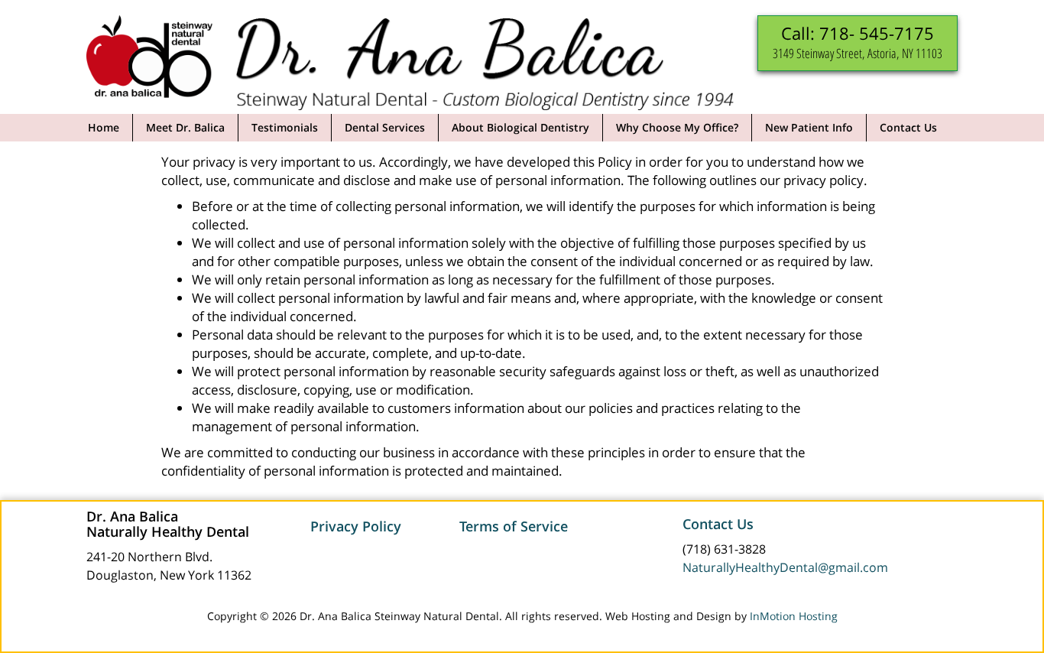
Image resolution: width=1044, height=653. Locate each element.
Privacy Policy (355, 526)
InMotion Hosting (794, 616)
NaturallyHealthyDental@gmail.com (785, 567)
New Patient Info (809, 127)
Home (103, 127)
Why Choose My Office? (677, 127)
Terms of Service (513, 526)
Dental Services (385, 127)
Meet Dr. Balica (185, 127)
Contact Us (908, 127)
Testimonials (284, 127)
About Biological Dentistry (520, 127)
